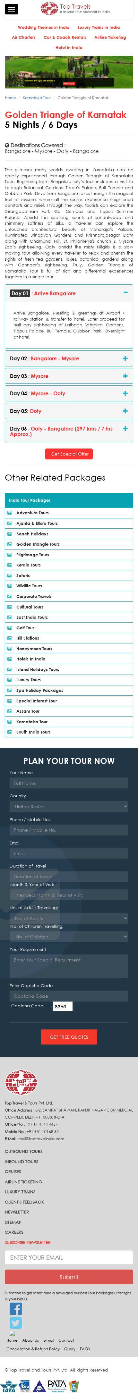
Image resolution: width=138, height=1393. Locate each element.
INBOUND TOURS (21, 1161)
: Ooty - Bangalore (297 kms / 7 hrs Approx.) (61, 431)
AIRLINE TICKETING (23, 1182)
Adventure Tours (32, 512)
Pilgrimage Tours (32, 554)
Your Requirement (28, 949)
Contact (66, 1340)
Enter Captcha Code (31, 985)
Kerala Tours (28, 564)
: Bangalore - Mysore (44, 358)
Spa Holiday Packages (39, 690)
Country (18, 796)
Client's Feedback (24, 1202)
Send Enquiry (69, 84)
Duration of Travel (28, 866)
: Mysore (29, 376)
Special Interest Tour (36, 700)
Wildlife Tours (28, 585)
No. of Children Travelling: (37, 926)
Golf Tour (24, 627)
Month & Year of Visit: (32, 884)
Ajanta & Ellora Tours (36, 523)
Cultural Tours (29, 606)
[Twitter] (69, 1323)
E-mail (48, 1340)
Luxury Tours (28, 679)
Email (15, 843)
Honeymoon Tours (33, 648)
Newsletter (17, 1212)
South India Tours (33, 731)
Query (69, 1349)
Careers (14, 1232)
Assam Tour (27, 711)
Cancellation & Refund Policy (33, 1349)
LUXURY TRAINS (20, 1192)
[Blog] (69, 1333)
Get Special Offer (69, 454)
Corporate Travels (33, 596)
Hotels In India (30, 658)
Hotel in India (69, 47)
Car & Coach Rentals (65, 37)
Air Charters (24, 37)
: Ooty (25, 411)
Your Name (21, 773)
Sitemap (13, 1222)
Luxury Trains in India (99, 27)
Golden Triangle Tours (37, 544)
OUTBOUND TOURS (23, 1151)
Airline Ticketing (110, 37)
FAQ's (85, 1349)
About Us (30, 1340)
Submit (69, 1276)
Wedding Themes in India (44, 27)
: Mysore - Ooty (37, 393)
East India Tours (31, 617)
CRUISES (13, 1171)
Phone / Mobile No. (30, 819)
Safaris (22, 575)
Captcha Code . (31, 1006)
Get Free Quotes (69, 1037)
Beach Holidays (31, 533)
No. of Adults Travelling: (34, 907)
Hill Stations (27, 638)
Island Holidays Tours (37, 669)
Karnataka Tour (37, 97)
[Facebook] (69, 1309)
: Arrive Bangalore (44, 293)
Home (10, 97)
